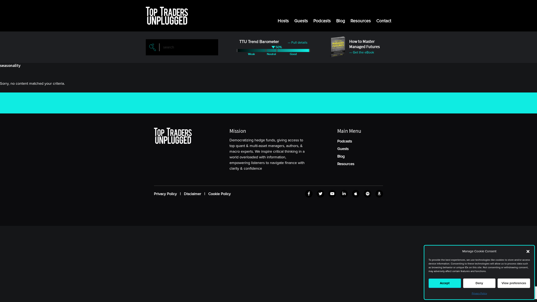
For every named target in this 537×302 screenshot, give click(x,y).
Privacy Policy (479, 293)
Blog (340, 20)
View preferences (514, 283)
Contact (383, 20)
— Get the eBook (361, 52)
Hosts (283, 20)
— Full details (297, 42)
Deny (479, 283)
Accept (445, 283)
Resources (361, 20)
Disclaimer (192, 193)
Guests (301, 20)
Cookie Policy (219, 193)
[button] (528, 251)
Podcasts (322, 20)
